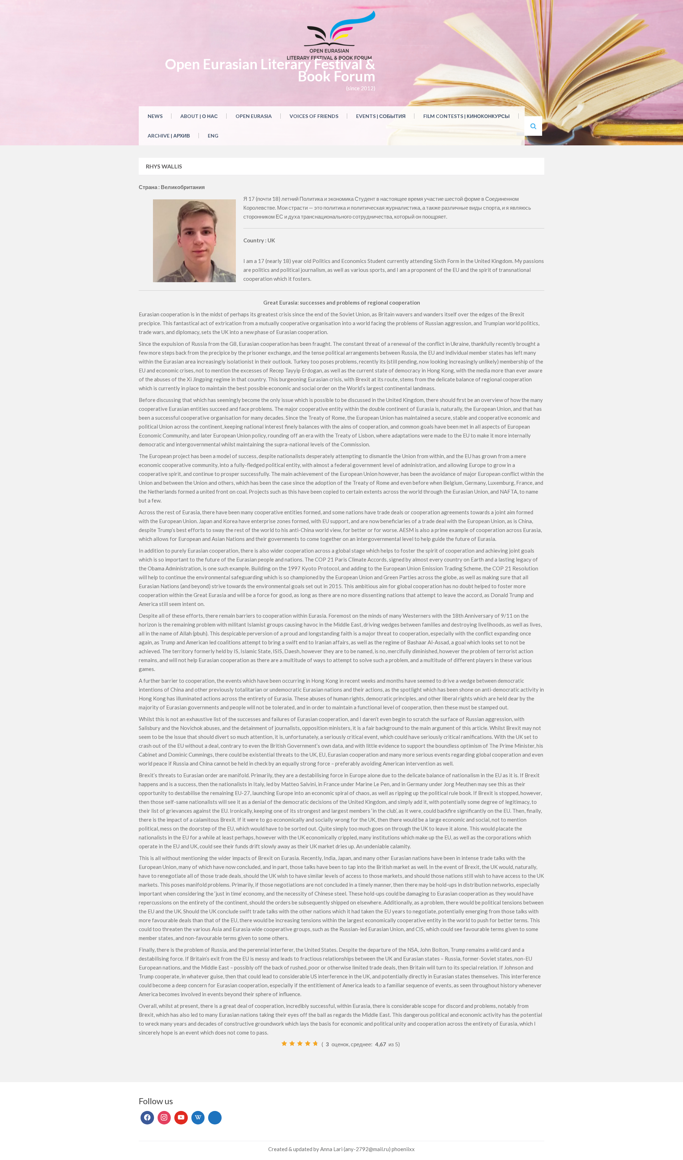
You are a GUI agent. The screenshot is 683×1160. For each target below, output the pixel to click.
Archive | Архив (169, 136)
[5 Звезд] (315, 1043)
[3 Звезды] (299, 1043)
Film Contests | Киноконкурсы (466, 116)
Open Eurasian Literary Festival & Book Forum (270, 70)
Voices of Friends (314, 116)
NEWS (155, 116)
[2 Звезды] (292, 1043)
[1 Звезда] (284, 1043)
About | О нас (199, 116)
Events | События (381, 116)
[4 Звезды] (307, 1043)
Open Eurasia (253, 116)
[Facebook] (147, 1117)
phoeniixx (403, 1149)
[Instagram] (164, 1117)
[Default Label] (181, 1117)
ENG (213, 136)
